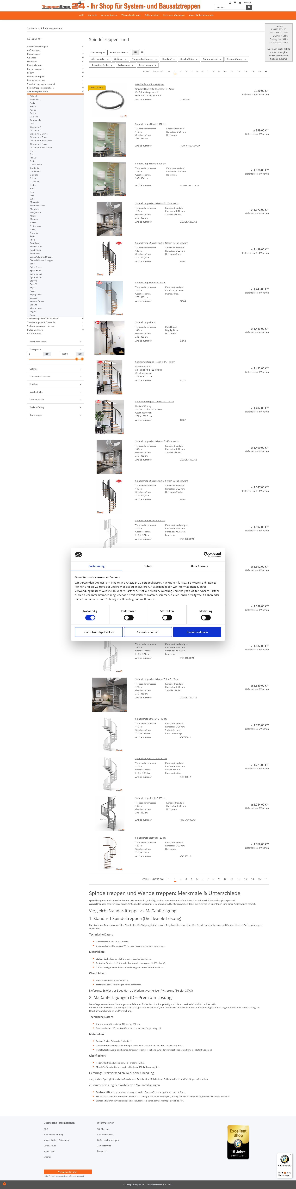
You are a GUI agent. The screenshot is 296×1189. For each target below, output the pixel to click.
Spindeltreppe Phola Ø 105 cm (150, 798)
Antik (32, 103)
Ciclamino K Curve (38, 137)
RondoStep (35, 253)
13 (245, 71)
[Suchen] (249, 7)
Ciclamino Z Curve (38, 144)
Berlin (33, 113)
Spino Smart (36, 267)
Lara (32, 195)
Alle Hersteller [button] (98, 59)
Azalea (33, 109)
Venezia (34, 297)
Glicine (33, 178)
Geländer (31, 57)
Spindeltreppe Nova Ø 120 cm (150, 837)
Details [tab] (148, 566)
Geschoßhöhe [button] (187, 59)
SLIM (32, 263)
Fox (31, 154)
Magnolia (34, 202)
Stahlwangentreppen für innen (41, 326)
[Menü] (290, 1155)
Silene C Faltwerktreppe (41, 256)
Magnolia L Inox (37, 205)
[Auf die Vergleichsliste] (258, 106)
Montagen (102, 1151)
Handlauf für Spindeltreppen (149, 84)
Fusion (33, 161)
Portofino (34, 243)
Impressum (49, 1151)
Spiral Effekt (35, 270)
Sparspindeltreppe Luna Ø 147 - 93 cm (154, 401)
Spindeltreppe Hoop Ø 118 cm (150, 123)
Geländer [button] (119, 59)
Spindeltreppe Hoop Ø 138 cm (150, 163)
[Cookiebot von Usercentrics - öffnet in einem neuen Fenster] (206, 554)
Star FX (33, 284)
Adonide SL (35, 99)
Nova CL (34, 232)
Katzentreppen (34, 333)
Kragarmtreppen (35, 69)
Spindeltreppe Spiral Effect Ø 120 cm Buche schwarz (161, 242)
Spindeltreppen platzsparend (41, 84)
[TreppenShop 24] (121, 5)
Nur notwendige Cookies (98, 632)
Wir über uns (103, 1129)
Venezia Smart (37, 301)
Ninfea (33, 222)
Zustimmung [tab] (97, 566)
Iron (32, 191)
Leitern (30, 72)
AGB (81, 15)
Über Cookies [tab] (199, 566)
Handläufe (32, 61)
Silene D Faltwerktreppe (41, 260)
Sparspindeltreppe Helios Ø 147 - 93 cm (155, 361)
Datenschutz (50, 1145)
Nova (32, 229)
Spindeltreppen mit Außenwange (42, 318)
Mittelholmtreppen (36, 76)
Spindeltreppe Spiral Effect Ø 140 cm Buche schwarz (161, 480)
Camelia (34, 116)
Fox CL (33, 157)
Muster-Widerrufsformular (201, 15)
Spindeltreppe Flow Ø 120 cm (150, 520)
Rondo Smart (36, 250)
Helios (33, 185)
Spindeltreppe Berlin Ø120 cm (150, 282)
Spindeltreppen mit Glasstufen (41, 322)
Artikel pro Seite (117, 52)
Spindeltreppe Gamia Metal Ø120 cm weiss (156, 203)
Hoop (32, 188)
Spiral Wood (35, 277)
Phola (32, 239)
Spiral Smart (36, 273)
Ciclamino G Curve (39, 133)
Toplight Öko (36, 294)
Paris (32, 236)
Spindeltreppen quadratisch (40, 87)
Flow (32, 150)
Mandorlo (34, 209)
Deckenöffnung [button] (235, 59)
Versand (80, 1176)
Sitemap (48, 1156)
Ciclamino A (35, 126)
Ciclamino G (35, 130)
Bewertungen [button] (146, 65)
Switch (33, 291)
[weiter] (266, 71)
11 (232, 71)
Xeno (32, 314)
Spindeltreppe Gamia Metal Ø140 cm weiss (156, 441)
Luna (32, 198)
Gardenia (34, 167)
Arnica (33, 106)
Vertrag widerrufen (67, 1171)
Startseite (92, 15)
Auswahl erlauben (148, 632)
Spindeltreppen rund (37, 91)
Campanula (35, 120)
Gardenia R (35, 171)
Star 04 (33, 280)
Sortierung (96, 52)
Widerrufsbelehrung (131, 15)
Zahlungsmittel (152, 15)
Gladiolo (34, 174)
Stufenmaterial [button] (211, 59)
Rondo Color (36, 246)
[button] (230, 2)
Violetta (33, 304)
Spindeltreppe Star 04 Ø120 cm (151, 758)
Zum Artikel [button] (248, 101)
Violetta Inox (36, 308)
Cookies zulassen (197, 632)
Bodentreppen (34, 53)
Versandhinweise (109, 15)
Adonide (34, 96)
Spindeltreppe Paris (145, 322)
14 (252, 71)
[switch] (129, 617)
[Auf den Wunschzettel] (265, 106)
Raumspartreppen (36, 80)
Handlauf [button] (167, 59)
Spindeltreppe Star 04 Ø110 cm (151, 718)
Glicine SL (34, 181)
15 (259, 71)
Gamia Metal (36, 164)
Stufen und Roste (35, 329)
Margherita (35, 212)
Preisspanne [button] (124, 65)
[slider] (77, 359)
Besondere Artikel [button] (100, 65)
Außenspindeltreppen (37, 46)
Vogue (33, 311)
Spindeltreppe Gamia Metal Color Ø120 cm (156, 679)
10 (225, 71)
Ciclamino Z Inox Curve (41, 147)
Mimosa (34, 219)
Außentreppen (34, 50)
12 (238, 71)
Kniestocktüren (34, 65)
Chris (32, 123)
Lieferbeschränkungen (173, 15)
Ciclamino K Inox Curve (41, 140)
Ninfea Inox (35, 226)
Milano (33, 215)
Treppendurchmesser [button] (143, 59)
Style (32, 287)
